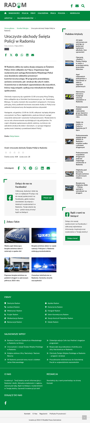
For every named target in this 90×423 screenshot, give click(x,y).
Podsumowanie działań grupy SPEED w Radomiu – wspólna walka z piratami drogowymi (82, 141)
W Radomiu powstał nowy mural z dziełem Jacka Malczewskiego (23, 361)
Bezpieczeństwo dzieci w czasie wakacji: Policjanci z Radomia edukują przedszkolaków (44, 248)
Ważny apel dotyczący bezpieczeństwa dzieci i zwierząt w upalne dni (13, 248)
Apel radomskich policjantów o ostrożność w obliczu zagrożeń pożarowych (81, 80)
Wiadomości (14, 13)
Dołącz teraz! (72, 238)
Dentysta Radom (13, 303)
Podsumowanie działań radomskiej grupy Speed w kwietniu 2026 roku (82, 112)
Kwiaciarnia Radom (55, 307)
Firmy (33, 13)
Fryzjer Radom (12, 314)
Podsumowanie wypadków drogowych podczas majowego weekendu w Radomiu (82, 158)
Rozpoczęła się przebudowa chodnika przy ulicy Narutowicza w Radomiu (66, 348)
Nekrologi (75, 13)
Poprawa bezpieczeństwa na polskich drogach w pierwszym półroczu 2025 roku (16, 277)
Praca (53, 13)
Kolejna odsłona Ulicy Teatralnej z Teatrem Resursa (23, 354)
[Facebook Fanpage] (71, 6)
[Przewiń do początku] (84, 417)
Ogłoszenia (43, 13)
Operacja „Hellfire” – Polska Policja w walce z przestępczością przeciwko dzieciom (82, 63)
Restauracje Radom (14, 322)
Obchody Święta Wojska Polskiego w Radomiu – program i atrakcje (67, 354)
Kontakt (50, 383)
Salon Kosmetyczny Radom (58, 314)
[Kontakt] (77, 6)
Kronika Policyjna (22, 28)
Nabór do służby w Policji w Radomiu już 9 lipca (81, 126)
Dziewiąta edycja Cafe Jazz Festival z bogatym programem (67, 342)
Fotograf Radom (54, 311)
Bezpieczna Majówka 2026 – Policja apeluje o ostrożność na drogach (82, 188)
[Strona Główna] (5, 13)
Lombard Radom (13, 307)
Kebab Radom (53, 322)
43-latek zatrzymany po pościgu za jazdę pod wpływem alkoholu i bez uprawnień (81, 46)
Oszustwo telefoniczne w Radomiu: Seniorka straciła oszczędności (42, 277)
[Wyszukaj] (83, 5)
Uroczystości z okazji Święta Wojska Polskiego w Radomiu (25, 348)
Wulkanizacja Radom (15, 318)
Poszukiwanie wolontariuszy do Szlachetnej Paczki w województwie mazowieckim (66, 361)
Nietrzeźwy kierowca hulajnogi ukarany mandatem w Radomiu (81, 97)
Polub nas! (48, 198)
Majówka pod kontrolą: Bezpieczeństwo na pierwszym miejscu (82, 174)
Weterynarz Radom (14, 311)
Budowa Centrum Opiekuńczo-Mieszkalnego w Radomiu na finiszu (24, 342)
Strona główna (9, 28)
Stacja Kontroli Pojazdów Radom (60, 318)
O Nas (34, 414)
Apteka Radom (53, 303)
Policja (25, 13)
